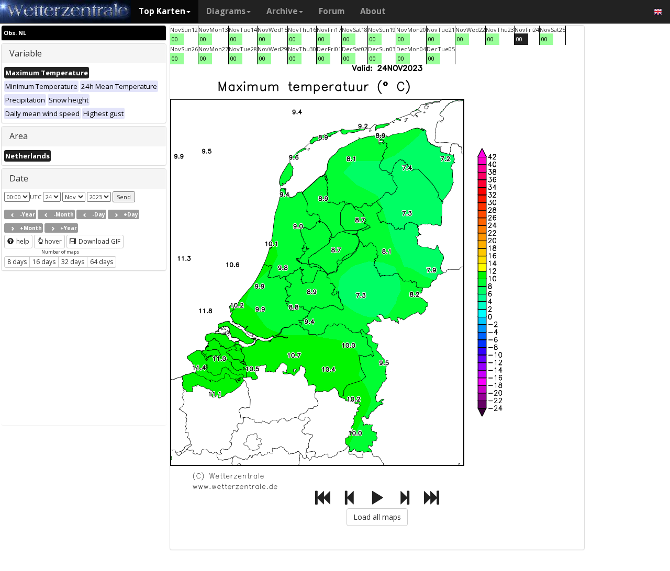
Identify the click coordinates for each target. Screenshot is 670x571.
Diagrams (225, 11)
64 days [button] (101, 261)
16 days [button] (43, 261)
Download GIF (98, 241)
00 (175, 39)
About (373, 11)
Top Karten (162, 11)
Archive (282, 11)
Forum (331, 11)
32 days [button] (72, 261)
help (22, 241)
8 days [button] (17, 261)
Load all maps (377, 517)
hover (53, 241)
